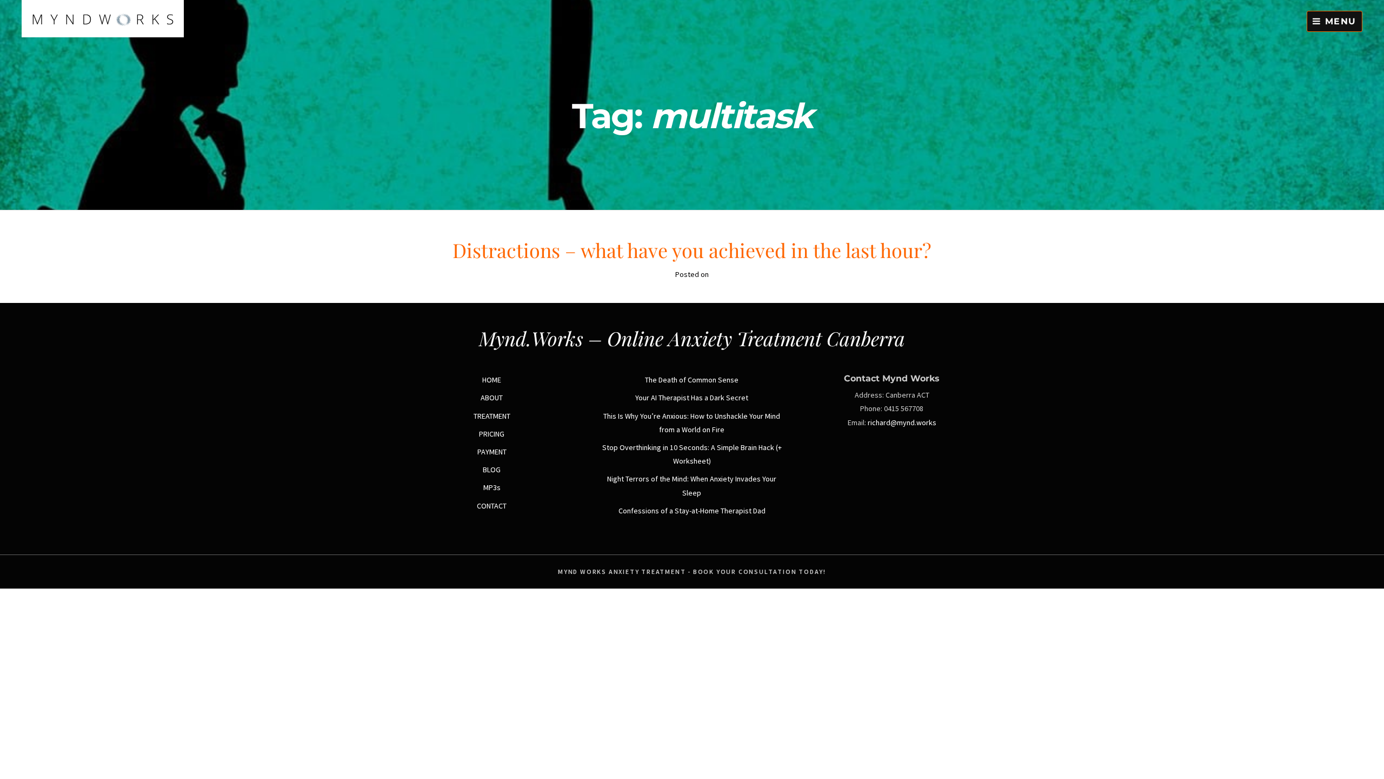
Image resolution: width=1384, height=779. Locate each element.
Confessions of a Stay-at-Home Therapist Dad (692, 511)
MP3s (492, 487)
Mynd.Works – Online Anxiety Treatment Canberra (692, 338)
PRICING (491, 434)
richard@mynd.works (902, 422)
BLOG (492, 469)
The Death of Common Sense (691, 380)
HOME (491, 380)
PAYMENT (492, 452)
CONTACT (492, 506)
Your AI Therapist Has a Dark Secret (691, 397)
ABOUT (492, 397)
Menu (1338, 21)
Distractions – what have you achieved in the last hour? (692, 250)
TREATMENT (492, 416)
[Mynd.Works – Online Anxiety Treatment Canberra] (103, 34)
